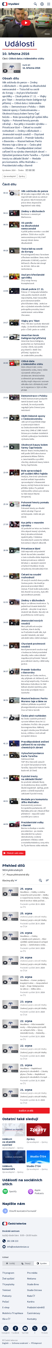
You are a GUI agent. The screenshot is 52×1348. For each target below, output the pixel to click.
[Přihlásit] (42, 4)
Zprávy (22, 176)
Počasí (5, 1301)
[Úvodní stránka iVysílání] (10, 4)
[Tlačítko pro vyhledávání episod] (40, 880)
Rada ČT (31, 1295)
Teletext (6, 1290)
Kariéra (30, 1301)
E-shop (5, 1307)
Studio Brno (33, 1284)
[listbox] (26, 1263)
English (5, 1343)
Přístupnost (36, 1343)
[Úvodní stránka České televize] (14, 1223)
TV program (8, 1272)
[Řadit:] (47, 880)
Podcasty (6, 1295)
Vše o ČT (6, 1318)
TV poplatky (8, 1284)
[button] (26, 22)
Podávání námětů (35, 1307)
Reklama (31, 1278)
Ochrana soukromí (20, 1343)
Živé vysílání (8, 1278)
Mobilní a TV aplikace (12, 1313)
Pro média (32, 1272)
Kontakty (32, 1318)
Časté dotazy (33, 1313)
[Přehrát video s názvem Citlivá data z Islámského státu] (26, 23)
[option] (10, 1263)
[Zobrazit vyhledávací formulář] (35, 4)
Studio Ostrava (34, 1290)
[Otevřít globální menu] (48, 4)
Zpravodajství (9, 176)
